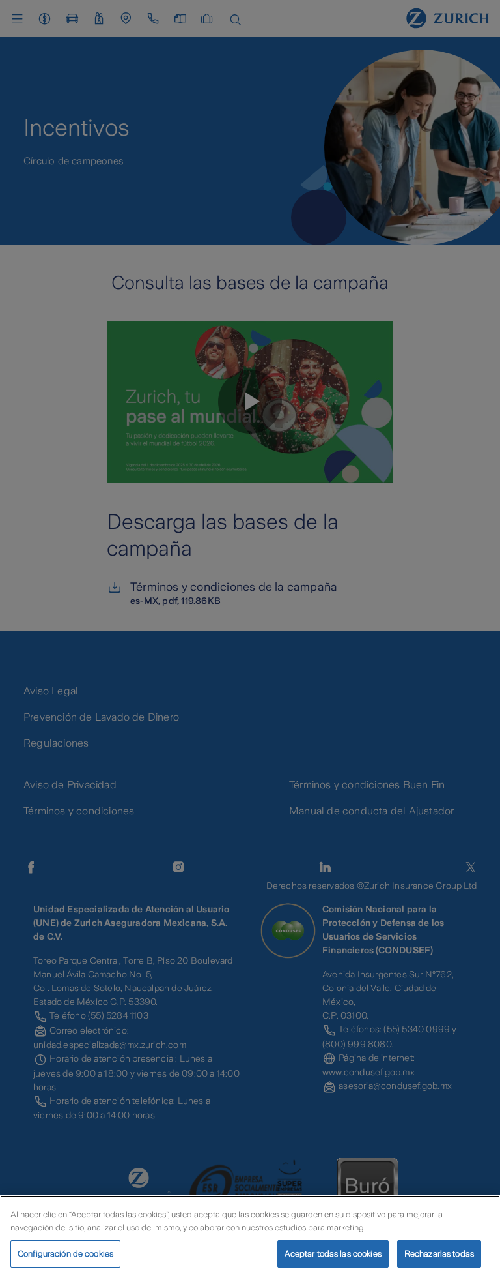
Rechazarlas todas (439, 1253)
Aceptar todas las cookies (333, 1253)
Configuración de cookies (65, 1253)
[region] (250, 1237)
